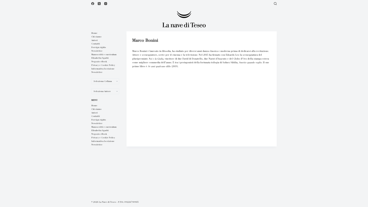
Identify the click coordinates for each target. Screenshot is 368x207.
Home (94, 33)
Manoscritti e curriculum (104, 54)
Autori (94, 40)
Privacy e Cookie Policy (103, 65)
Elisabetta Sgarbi (100, 58)
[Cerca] (275, 3)
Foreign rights (98, 47)
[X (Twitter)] (99, 3)
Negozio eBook (99, 61)
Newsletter (96, 51)
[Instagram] (105, 3)
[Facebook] (92, 3)
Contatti (95, 43)
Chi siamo (96, 36)
